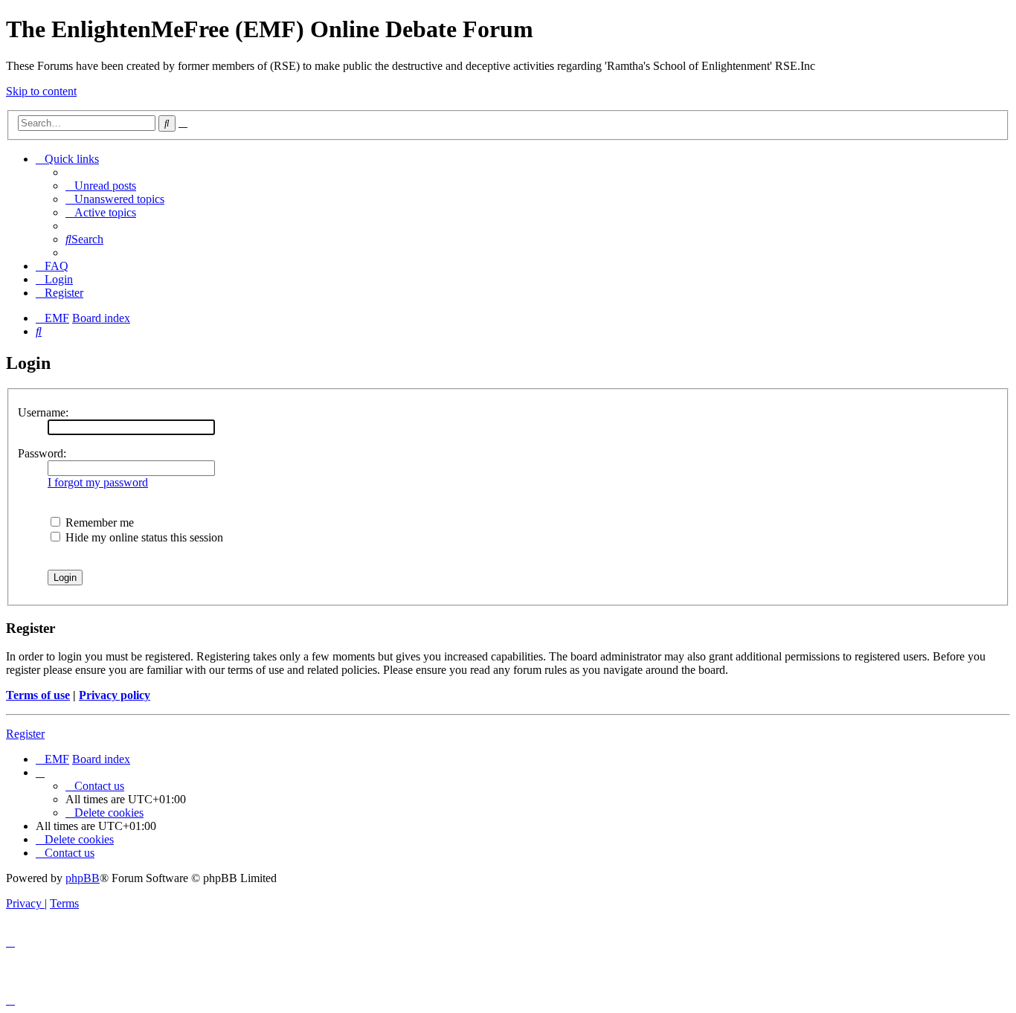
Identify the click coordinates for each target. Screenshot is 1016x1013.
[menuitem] (100, 185)
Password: (42, 453)
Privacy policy (114, 695)
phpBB (82, 878)
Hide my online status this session (142, 537)
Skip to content (41, 91)
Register (25, 733)
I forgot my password (98, 482)
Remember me (98, 522)
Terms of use (38, 695)
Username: (43, 412)
